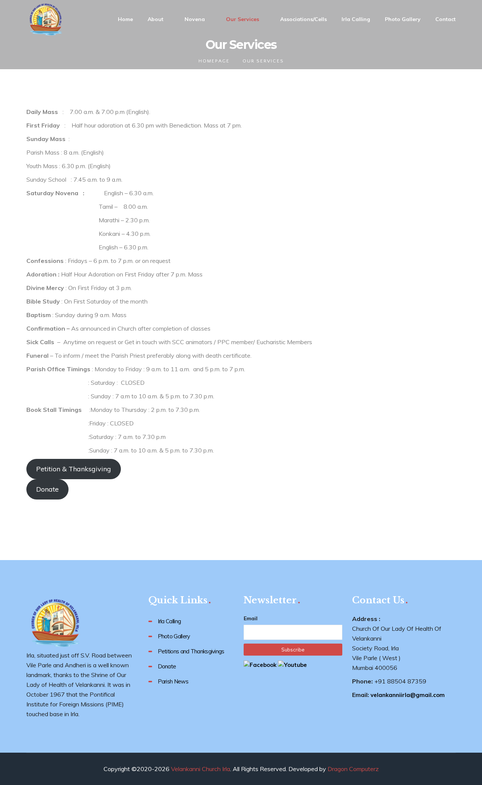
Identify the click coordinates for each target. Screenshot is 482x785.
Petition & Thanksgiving (73, 469)
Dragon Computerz (353, 769)
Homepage (214, 61)
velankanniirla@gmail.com (408, 694)
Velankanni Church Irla (200, 769)
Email (251, 618)
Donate (47, 489)
